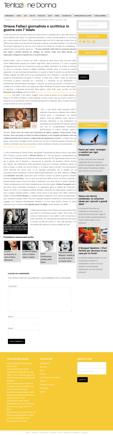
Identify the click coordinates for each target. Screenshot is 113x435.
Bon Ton (43, 367)
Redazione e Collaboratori (72, 432)
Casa (42, 370)
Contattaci (34, 432)
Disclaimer (53, 432)
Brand (27, 432)
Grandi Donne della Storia (50, 377)
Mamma (43, 381)
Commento (13, 286)
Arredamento (45, 363)
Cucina (43, 374)
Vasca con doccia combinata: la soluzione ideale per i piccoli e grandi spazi (93, 200)
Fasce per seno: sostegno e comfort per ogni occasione (92, 152)
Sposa (42, 392)
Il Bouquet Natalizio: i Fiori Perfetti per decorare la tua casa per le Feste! (93, 251)
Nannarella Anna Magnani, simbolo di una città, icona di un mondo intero (66, 256)
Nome (11, 317)
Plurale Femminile (47, 384)
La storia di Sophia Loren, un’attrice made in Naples (29, 254)
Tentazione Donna (30, 7)
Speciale (84, 432)
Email (11, 328)
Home (60, 432)
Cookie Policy (43, 432)
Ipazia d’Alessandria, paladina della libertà (46, 258)
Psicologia (44, 388)
